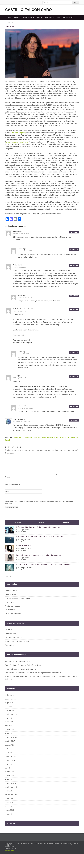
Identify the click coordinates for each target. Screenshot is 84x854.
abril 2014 (8, 806)
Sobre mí (17, 17)
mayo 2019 (9, 722)
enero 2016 (9, 779)
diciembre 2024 (10, 695)
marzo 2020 (9, 710)
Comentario (10, 453)
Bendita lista (9, 645)
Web (7, 492)
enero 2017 (9, 752)
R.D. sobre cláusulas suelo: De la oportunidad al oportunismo (38, 527)
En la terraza (9, 630)
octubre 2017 (10, 741)
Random (66, 522)
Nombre (8, 477)
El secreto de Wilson (23, 546)
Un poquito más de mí (65, 17)
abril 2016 (8, 768)
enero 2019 (9, 733)
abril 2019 (8, 726)
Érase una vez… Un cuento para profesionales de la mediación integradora (43, 564)
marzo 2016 (9, 772)
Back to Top (9, 851)
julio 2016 (8, 764)
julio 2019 (8, 718)
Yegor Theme (11, 848)
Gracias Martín (10, 634)
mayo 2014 (9, 802)
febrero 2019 (9, 729)
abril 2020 (8, 706)
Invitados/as (9, 602)
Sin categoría (10, 610)
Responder (74, 232)
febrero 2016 (9, 775)
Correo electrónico (13, 484)
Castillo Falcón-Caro (28, 10)
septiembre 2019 (11, 714)
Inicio (9, 17)
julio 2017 (8, 749)
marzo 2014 (9, 810)
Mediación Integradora (45, 17)
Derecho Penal (28, 17)
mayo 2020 (9, 703)
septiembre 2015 (11, 787)
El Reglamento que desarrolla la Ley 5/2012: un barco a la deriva (40, 536)
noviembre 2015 (11, 783)
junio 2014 (9, 798)
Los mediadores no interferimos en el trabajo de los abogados (38, 555)
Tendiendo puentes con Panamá (17, 641)
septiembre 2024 (11, 699)
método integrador (18, 133)
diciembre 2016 (10, 756)
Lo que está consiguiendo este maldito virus (45, 673)
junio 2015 (9, 791)
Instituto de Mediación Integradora (17, 598)
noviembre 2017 (11, 737)
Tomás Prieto (17, 419)
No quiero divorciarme (28, 669)
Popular (17, 522)
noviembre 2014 (11, 795)
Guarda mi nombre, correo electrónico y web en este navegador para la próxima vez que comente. (39, 502)
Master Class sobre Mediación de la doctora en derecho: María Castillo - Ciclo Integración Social (40, 677)
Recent (42, 522)
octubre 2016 (10, 760)
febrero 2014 (9, 814)
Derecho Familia (11, 591)
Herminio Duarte (11, 669)
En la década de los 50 (13, 637)
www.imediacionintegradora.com (17, 142)
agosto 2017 (9, 745)
